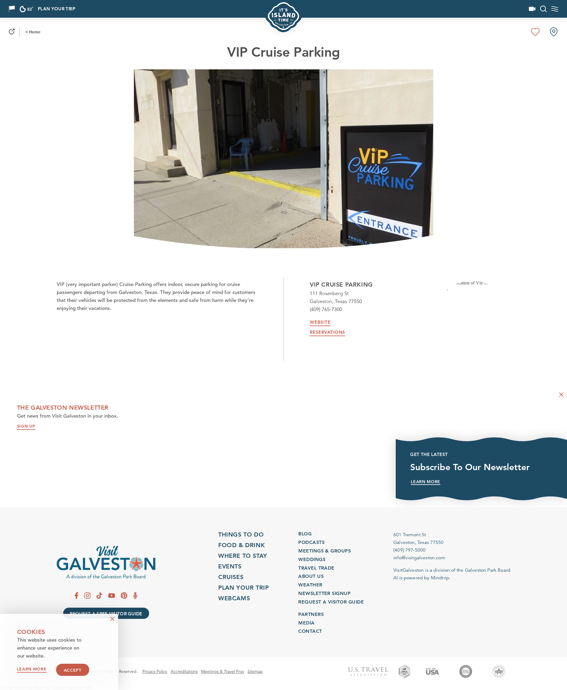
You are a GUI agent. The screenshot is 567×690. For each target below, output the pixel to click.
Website (320, 322)
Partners (311, 614)
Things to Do (241, 534)
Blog (305, 534)
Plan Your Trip (56, 9)
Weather (310, 584)
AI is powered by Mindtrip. (421, 578)
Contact (310, 631)
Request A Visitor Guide (331, 601)
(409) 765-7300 (326, 309)
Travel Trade (316, 567)
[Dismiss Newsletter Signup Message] (561, 395)
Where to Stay (242, 555)
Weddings (311, 559)
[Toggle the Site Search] (543, 9)
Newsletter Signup (324, 593)
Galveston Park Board (487, 570)
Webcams (234, 598)
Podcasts (311, 542)
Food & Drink (241, 545)
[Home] (106, 562)
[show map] (553, 32)
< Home (32, 32)
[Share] (12, 32)
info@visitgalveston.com (419, 558)
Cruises (230, 577)
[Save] (535, 32)
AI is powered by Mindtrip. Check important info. (46, 687)
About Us (311, 576)
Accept (73, 670)
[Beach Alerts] (12, 9)
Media (306, 623)
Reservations (327, 332)
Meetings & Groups (324, 550)
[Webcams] (532, 9)
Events (230, 566)
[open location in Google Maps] (472, 285)
